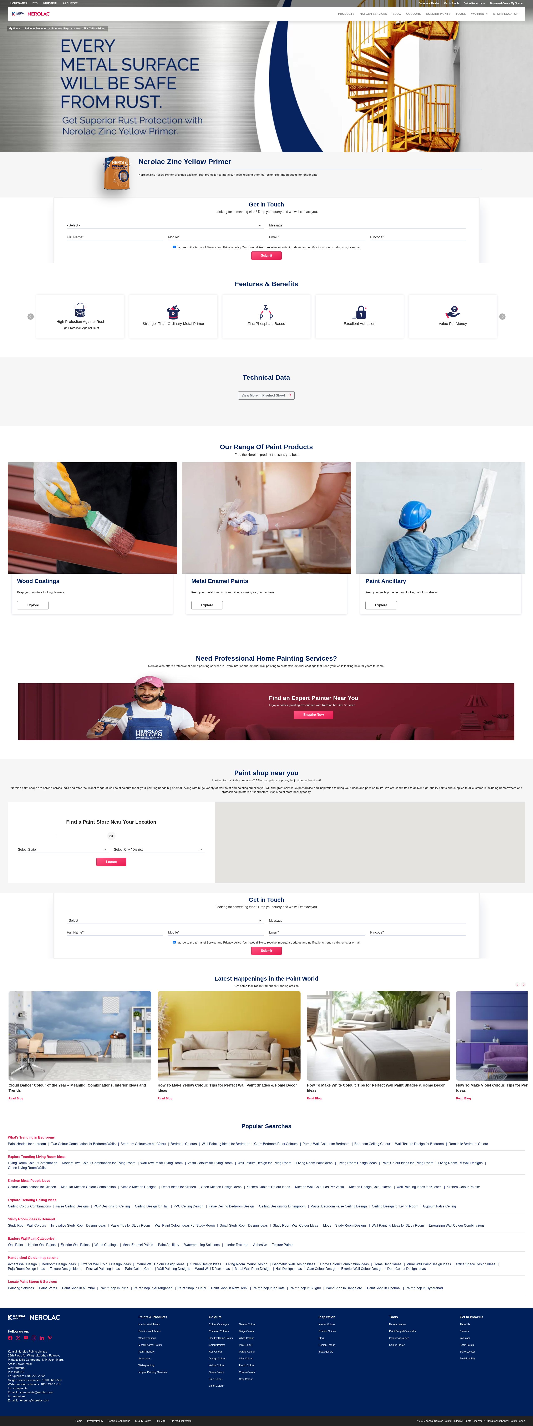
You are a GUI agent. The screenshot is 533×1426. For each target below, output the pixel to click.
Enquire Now (313, 714)
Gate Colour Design (322, 1269)
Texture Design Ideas (66, 1269)
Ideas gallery (326, 1351)
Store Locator (505, 13)
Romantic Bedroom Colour (468, 1144)
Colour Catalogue (219, 1324)
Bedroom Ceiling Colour (372, 1144)
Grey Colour (246, 1379)
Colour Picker (397, 1345)
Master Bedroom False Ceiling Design (338, 1206)
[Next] (523, 984)
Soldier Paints (438, 13)
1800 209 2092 (35, 1376)
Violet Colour (216, 1385)
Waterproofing (146, 1365)
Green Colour (216, 1372)
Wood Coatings (106, 1245)
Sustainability (467, 1358)
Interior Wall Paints (42, 1245)
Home (16, 28)
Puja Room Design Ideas (27, 1269)
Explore (33, 605)
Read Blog (16, 1098)
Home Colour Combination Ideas (345, 1264)
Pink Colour (245, 1345)
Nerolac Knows (397, 1324)
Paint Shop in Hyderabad (424, 1288)
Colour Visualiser (399, 1338)
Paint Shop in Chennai (384, 1288)
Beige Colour (246, 1331)
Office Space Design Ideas (476, 1264)
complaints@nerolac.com (37, 1392)
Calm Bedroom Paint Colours (276, 1144)
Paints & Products (35, 28)
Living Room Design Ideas (357, 1163)
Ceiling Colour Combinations (29, 1206)
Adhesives (144, 1358)
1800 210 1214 (51, 1384)
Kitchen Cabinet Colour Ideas (268, 1187)
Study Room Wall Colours (27, 1225)
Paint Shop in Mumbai (79, 1288)
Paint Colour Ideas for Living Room (407, 1163)
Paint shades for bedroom (27, 1144)
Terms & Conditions (119, 1421)
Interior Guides (327, 1324)
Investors (465, 1338)
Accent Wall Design (23, 1264)
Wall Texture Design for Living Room (264, 1163)
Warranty (479, 13)
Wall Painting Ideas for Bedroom (225, 1144)
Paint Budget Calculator (402, 1331)
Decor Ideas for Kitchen (178, 1187)
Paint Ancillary (60, 28)
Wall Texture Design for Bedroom (419, 1144)
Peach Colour (247, 1365)
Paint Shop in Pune (114, 1288)
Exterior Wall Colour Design (362, 1269)
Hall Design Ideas (289, 1269)
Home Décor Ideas (388, 1264)
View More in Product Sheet (264, 395)
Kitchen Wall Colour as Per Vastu (319, 1187)
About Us (465, 1324)
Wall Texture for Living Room (161, 1163)
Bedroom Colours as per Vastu (143, 1144)
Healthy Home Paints (221, 1338)
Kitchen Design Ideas (205, 1264)
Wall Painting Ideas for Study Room (398, 1225)
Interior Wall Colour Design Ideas (160, 1264)
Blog (396, 13)
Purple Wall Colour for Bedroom (326, 1144)
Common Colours (219, 1331)
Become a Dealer (428, 3)
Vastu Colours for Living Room (210, 1163)
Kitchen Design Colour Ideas (370, 1187)
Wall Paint (16, 1245)
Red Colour (215, 1351)
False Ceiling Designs (72, 1206)
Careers (464, 1331)
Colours (413, 13)
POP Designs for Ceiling (112, 1206)
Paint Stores (48, 1288)
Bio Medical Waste (181, 1421)
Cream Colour (247, 1372)
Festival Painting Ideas (103, 1269)
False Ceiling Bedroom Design (231, 1206)
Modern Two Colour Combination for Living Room (98, 1163)
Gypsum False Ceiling (439, 1206)
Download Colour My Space (506, 3)
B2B (35, 3)
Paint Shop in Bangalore (344, 1288)
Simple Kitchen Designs (138, 1187)
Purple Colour (247, 1351)
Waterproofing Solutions (202, 1245)
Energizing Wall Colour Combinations (456, 1225)
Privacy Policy (95, 1421)
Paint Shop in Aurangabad (153, 1288)
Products (346, 13)
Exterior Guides (327, 1331)
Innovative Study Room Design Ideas (79, 1225)
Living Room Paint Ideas (314, 1163)
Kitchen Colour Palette (463, 1187)
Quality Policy (143, 1421)
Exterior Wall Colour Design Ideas (106, 1264)
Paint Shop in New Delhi (229, 1288)
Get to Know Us (473, 3)
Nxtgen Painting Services (152, 1372)
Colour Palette (217, 1345)
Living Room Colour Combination (32, 1163)
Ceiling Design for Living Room (395, 1206)
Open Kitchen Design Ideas (221, 1187)
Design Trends (327, 1345)
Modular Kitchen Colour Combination (88, 1187)
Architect (70, 3)
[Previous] (517, 984)
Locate (111, 862)
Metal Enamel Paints (138, 1245)
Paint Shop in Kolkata (269, 1288)
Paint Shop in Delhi (192, 1288)
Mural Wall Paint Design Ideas (429, 1264)
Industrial (50, 3)
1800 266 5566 (52, 1380)
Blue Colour (215, 1379)
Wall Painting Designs (174, 1269)
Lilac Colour (246, 1358)
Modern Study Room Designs (345, 1225)
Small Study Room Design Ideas (244, 1225)
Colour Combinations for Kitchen (32, 1187)
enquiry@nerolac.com (34, 1400)
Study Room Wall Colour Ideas (296, 1225)
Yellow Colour (217, 1365)
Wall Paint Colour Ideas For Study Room (185, 1225)
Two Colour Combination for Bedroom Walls (83, 1144)
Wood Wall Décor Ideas (213, 1269)
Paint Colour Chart (139, 1269)
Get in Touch (451, 3)
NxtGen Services (373, 13)
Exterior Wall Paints (75, 1245)
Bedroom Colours (184, 1144)
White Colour (246, 1338)
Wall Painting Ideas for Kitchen (419, 1187)
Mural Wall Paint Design (253, 1269)
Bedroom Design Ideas (59, 1264)
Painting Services (21, 1288)
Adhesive (260, 1245)
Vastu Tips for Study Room (131, 1225)
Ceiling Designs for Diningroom (282, 1206)
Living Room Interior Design (247, 1264)
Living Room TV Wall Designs (460, 1163)
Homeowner (18, 3)
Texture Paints (282, 1245)
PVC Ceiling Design (188, 1206)
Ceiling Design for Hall (151, 1206)
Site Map (161, 1421)
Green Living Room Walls (27, 1168)
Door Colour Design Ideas (406, 1269)
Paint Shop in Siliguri (306, 1288)
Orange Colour (217, 1358)
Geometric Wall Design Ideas (294, 1264)
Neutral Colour (247, 1324)
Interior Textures (237, 1245)
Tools (461, 13)
